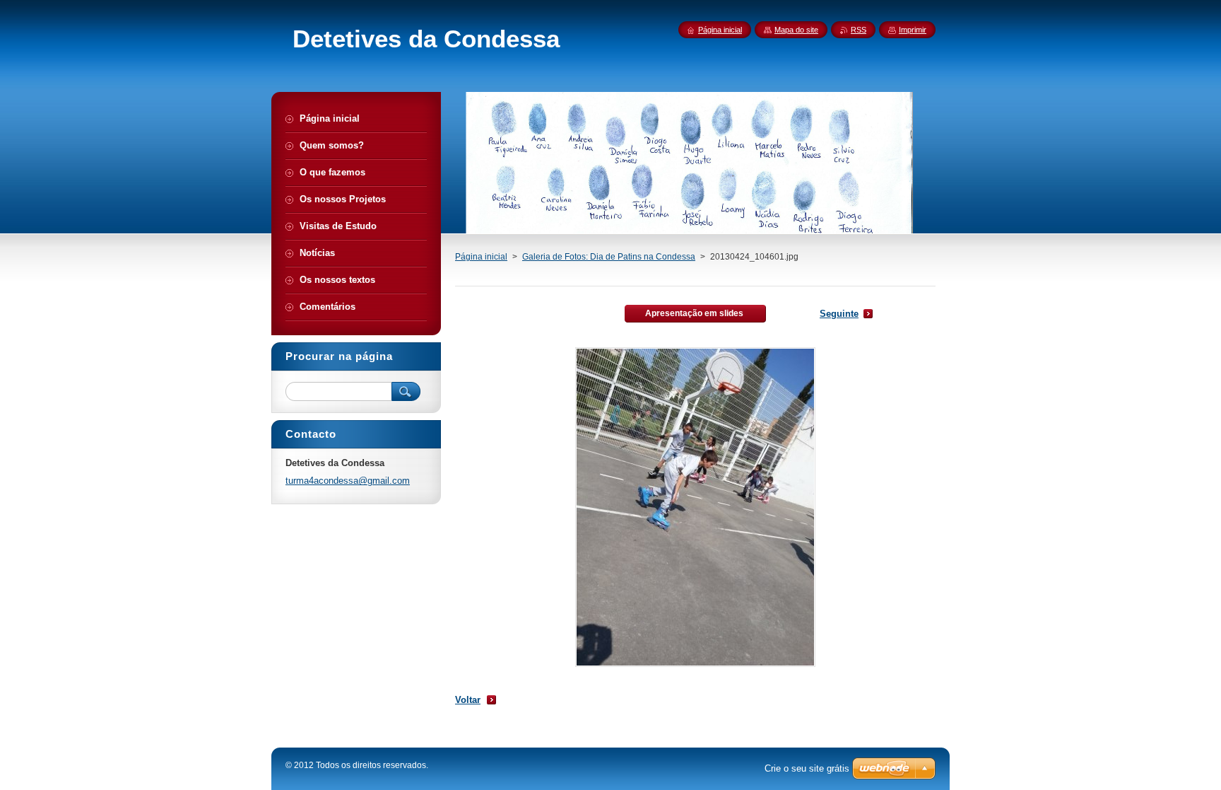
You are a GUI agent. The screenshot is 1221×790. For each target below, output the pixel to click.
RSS (858, 29)
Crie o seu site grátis (807, 768)
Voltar (467, 700)
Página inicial (481, 256)
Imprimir (912, 29)
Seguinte (839, 313)
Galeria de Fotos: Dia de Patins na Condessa (608, 256)
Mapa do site (796, 29)
